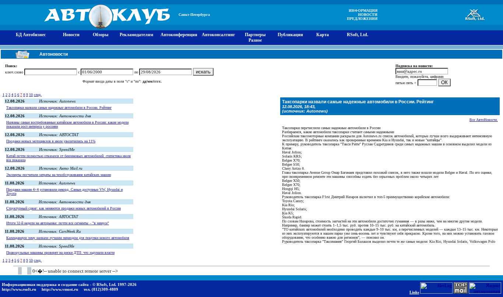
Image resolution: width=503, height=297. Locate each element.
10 (31, 95)
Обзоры (100, 34)
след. (38, 95)
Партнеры (255, 34)
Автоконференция (179, 34)
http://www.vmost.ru (60, 289)
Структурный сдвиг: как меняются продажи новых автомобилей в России (63, 208)
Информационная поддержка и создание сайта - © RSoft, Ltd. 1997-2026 (69, 284)
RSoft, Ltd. (357, 34)
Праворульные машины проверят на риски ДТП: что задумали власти (60, 253)
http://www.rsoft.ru (19, 289)
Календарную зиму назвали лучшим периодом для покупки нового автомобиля (67, 238)
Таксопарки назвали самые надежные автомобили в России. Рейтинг (59, 108)
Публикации (290, 34)
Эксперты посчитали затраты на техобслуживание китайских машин (58, 175)
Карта (322, 34)
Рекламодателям (136, 34)
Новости (71, 34)
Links (414, 292)
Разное (255, 40)
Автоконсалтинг (218, 34)
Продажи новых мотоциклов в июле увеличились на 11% (50, 141)
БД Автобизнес (31, 34)
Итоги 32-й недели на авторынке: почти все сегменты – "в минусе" (57, 223)
